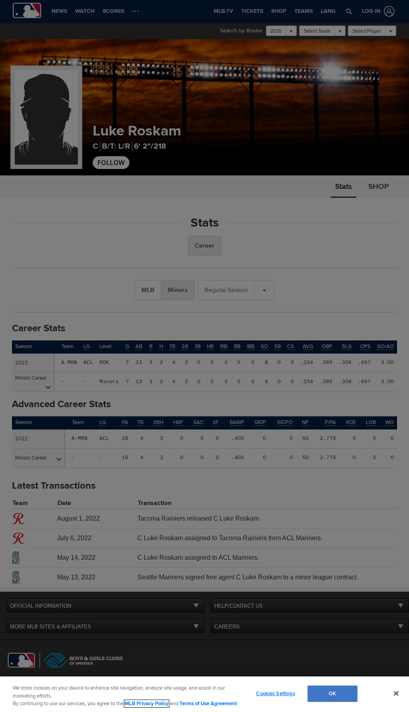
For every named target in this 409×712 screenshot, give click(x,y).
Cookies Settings (275, 693)
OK (332, 693)
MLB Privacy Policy (147, 703)
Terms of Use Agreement (208, 703)
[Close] (396, 693)
